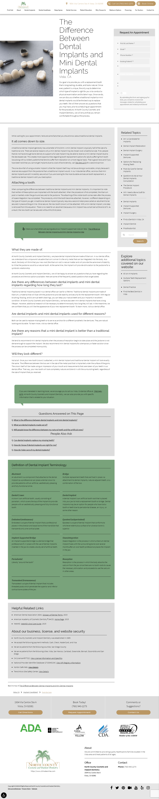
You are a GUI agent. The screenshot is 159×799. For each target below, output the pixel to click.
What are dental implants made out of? (30, 425)
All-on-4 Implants (130, 273)
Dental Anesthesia (45, 10)
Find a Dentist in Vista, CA (133, 219)
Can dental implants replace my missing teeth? (34, 440)
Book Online (147, 3)
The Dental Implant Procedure (131, 186)
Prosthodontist (129, 228)
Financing (128, 10)
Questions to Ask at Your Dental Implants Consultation (132, 178)
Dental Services (71, 10)
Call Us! (122, 3)
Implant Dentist (129, 224)
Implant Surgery (129, 213)
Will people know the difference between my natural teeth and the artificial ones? (48, 429)
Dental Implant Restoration (134, 146)
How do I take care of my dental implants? (32, 450)
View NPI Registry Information (68, 662)
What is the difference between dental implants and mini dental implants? (45, 420)
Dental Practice (129, 287)
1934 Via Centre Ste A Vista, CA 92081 (86, 3)
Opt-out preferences (14, 789)
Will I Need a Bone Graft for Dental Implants (134, 193)
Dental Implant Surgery (132, 150)
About (19, 10)
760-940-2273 (80, 162)
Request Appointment (79, 712)
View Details (33, 667)
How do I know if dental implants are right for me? (35, 445)
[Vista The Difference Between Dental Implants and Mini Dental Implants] (26, 96)
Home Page (59, 619)
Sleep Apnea (58, 10)
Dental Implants (29, 10)
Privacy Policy (26, 789)
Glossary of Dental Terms (53, 615)
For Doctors (139, 10)
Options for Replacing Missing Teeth (132, 163)
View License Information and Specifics (46, 658)
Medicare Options (115, 10)
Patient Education (86, 10)
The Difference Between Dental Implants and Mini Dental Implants (46, 685)
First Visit (10, 10)
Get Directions (25, 712)
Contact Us (150, 10)
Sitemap (34, 789)
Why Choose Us (101, 10)
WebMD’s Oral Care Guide (31, 623)
